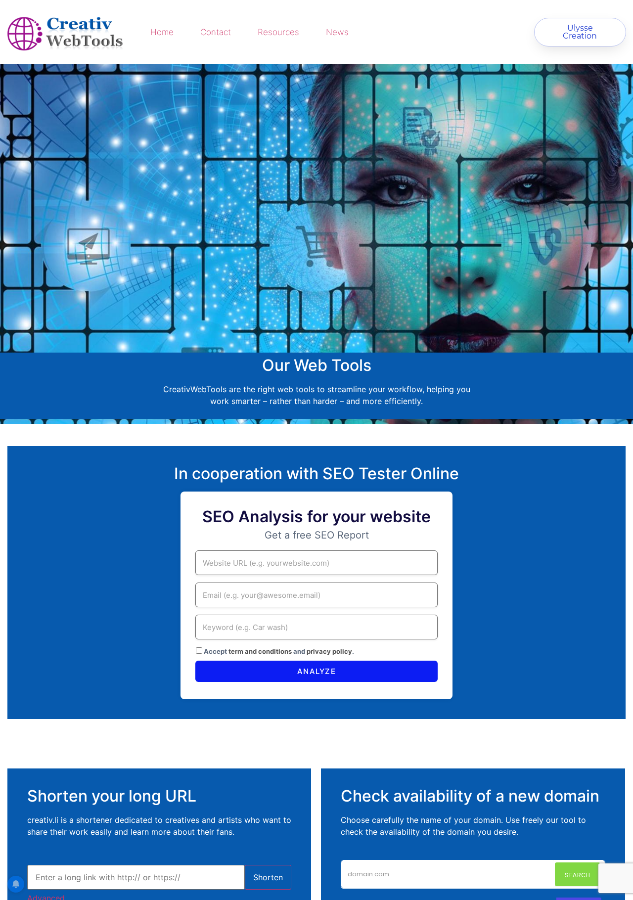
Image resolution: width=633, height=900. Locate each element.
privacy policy (329, 651)
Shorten (268, 877)
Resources (278, 32)
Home (162, 32)
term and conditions (260, 651)
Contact (215, 32)
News (337, 32)
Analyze (316, 671)
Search (577, 875)
